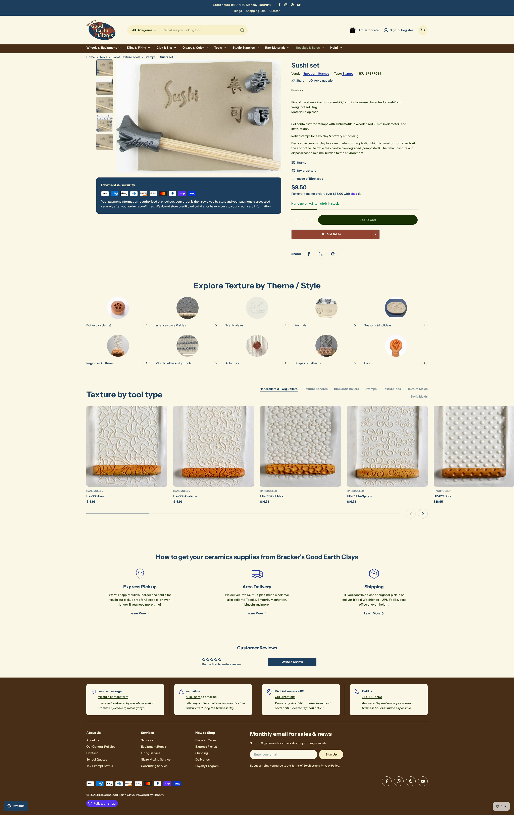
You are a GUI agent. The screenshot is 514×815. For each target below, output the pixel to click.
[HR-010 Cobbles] (300, 446)
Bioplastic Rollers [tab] (346, 389)
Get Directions (285, 697)
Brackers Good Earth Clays (116, 795)
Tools (103, 57)
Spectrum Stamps (316, 73)
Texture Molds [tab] (417, 389)
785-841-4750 (372, 697)
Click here (193, 697)
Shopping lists (255, 11)
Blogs (238, 11)
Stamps (150, 57)
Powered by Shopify (150, 795)
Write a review (292, 662)
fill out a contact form (113, 697)
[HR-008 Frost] (126, 446)
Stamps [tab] (371, 389)
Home (90, 57)
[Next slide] (423, 514)
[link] (257, 313)
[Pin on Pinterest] (333, 254)
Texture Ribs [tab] (392, 389)
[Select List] (376, 234)
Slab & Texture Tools (126, 57)
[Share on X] (321, 254)
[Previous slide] (411, 514)
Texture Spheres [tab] (316, 389)
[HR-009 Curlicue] (213, 446)
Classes (274, 11)
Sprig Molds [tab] (419, 396)
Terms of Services (303, 765)
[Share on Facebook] (309, 254)
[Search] (242, 30)
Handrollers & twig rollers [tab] (279, 389)
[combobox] (187, 30)
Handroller (94, 490)
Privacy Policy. (330, 765)
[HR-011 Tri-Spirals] (387, 446)
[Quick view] (161, 414)
